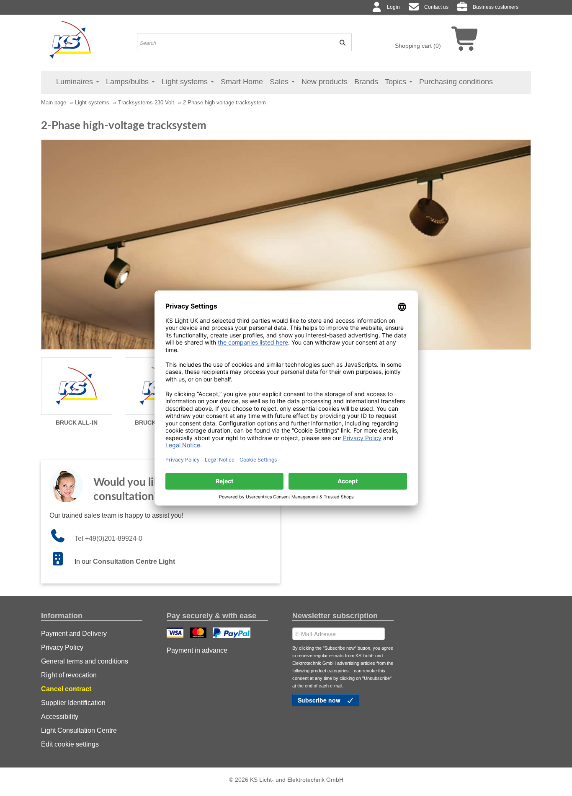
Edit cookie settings (70, 744)
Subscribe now (320, 700)
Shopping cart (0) (418, 45)
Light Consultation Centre (79, 730)
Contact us (436, 7)
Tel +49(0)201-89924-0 (108, 538)
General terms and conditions (84, 661)
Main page (53, 102)
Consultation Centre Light (134, 561)
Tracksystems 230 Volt (146, 102)
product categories (330, 670)
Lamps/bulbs (128, 82)
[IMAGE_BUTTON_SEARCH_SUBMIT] (339, 42)
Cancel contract (66, 688)
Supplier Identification (73, 702)
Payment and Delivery (74, 633)
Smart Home (242, 82)
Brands (366, 82)
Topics (396, 82)
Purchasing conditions (456, 82)
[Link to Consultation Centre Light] (62, 561)
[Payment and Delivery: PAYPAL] (233, 633)
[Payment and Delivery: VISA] (176, 633)
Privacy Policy (62, 647)
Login (393, 7)
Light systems (186, 82)
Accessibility (59, 716)
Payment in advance (197, 650)
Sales (280, 82)
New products (324, 82)
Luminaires (75, 82)
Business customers (495, 7)
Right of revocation (69, 675)
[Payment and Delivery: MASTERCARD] (199, 633)
